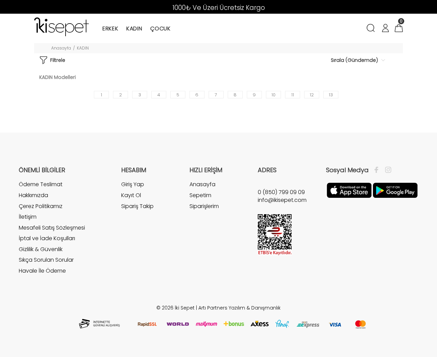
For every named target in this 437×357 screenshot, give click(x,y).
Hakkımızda (33, 195)
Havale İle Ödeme (42, 271)
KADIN (83, 48)
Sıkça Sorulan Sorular (46, 260)
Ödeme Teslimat (40, 184)
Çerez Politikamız (40, 206)
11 (292, 95)
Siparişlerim (204, 206)
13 (331, 95)
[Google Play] (395, 190)
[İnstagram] (386, 170)
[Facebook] (378, 170)
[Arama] (372, 29)
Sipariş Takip (137, 206)
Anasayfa (61, 48)
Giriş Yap (132, 184)
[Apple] (349, 190)
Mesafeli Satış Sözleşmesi (52, 228)
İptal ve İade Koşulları (47, 238)
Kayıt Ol (131, 195)
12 (312, 95)
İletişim (28, 217)
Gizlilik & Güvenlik (40, 249)
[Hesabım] (385, 29)
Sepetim (200, 195)
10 (273, 95)
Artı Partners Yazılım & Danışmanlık (239, 307)
